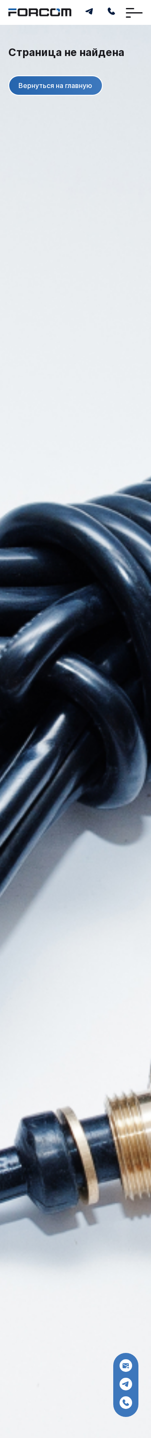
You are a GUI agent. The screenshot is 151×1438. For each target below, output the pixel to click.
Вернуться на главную (55, 86)
